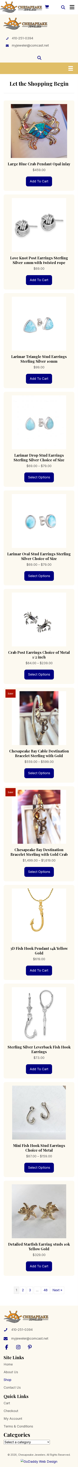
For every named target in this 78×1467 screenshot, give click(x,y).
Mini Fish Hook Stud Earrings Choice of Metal (39, 1148)
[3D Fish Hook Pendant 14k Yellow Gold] (39, 915)
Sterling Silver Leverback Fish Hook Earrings (39, 1049)
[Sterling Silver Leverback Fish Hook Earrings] (39, 1014)
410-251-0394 (22, 38)
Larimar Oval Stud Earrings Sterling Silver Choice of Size (39, 556)
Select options (39, 477)
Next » (57, 1290)
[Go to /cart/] (46, 7)
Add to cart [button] (39, 181)
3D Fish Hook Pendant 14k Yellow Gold (39, 950)
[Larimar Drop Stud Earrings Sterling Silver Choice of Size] (39, 422)
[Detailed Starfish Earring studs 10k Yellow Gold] (39, 1211)
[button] (7, 1347)
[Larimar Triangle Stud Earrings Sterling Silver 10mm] (39, 323)
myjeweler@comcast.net (30, 45)
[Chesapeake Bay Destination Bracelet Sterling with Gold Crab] (39, 816)
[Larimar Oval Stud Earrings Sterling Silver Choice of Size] (39, 520)
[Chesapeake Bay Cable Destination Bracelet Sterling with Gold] (39, 718)
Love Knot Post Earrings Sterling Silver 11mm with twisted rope (39, 260)
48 (46, 1290)
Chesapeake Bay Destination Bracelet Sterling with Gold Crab (39, 852)
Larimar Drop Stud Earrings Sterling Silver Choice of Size (39, 457)
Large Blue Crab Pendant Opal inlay (39, 163)
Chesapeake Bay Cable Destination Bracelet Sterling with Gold (39, 753)
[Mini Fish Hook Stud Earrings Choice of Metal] (39, 1112)
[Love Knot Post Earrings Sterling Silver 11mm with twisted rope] (39, 225)
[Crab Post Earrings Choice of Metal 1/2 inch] (39, 619)
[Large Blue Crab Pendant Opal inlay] (39, 131)
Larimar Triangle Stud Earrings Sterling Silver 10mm (39, 359)
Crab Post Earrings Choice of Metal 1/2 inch (39, 654)
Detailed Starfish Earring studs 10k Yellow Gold (39, 1246)
